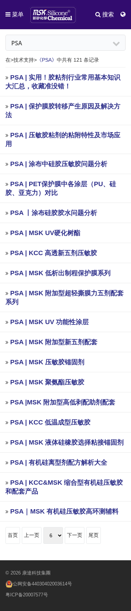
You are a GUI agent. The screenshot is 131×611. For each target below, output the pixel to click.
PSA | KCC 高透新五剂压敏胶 (53, 253)
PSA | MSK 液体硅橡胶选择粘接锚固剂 (67, 442)
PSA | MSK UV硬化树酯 (45, 233)
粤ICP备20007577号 (26, 594)
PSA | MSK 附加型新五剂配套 (54, 342)
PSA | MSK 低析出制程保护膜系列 (60, 273)
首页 (13, 535)
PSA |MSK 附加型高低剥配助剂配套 (62, 402)
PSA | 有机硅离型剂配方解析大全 (58, 462)
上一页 (31, 535)
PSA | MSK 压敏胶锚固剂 (47, 362)
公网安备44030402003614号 (42, 584)
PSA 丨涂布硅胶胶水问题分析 (53, 212)
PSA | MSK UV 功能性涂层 (49, 322)
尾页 (93, 535)
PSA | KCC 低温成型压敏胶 (50, 422)
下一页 (74, 535)
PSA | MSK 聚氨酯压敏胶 (47, 382)
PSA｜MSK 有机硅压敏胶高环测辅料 (64, 511)
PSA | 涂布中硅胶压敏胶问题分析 (58, 164)
